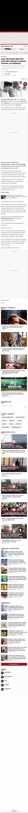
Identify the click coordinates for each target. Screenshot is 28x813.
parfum (18, 105)
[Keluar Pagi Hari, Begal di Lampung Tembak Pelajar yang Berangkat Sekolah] (14, 486)
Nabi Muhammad (6, 218)
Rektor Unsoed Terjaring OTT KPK (13, 52)
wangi (23, 164)
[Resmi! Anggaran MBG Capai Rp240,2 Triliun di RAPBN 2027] (14, 509)
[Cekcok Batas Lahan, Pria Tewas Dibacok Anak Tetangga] (14, 531)
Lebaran (6, 103)
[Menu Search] (24, 46)
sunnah (3, 101)
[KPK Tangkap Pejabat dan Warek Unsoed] (14, 464)
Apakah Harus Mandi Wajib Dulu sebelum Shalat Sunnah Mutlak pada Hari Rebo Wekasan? (16, 196)
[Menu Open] (26, 46)
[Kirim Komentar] (25, 406)
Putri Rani (7, 73)
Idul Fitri (24, 101)
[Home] (7, 46)
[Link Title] (2, 56)
